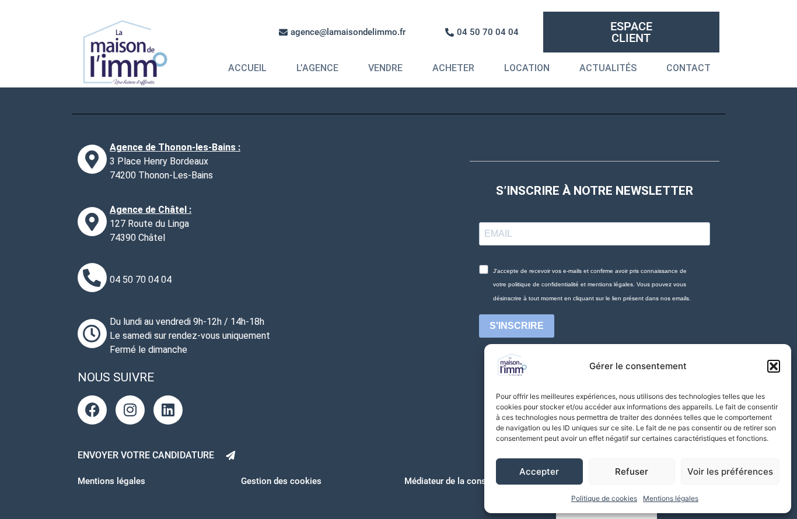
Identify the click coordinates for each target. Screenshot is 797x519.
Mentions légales (670, 498)
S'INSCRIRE (517, 326)
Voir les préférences (730, 471)
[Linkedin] (168, 410)
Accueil (247, 67)
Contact (688, 67)
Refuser (631, 471)
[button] (773, 366)
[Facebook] (92, 410)
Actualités (608, 67)
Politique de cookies (604, 498)
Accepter (539, 471)
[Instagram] (130, 410)
